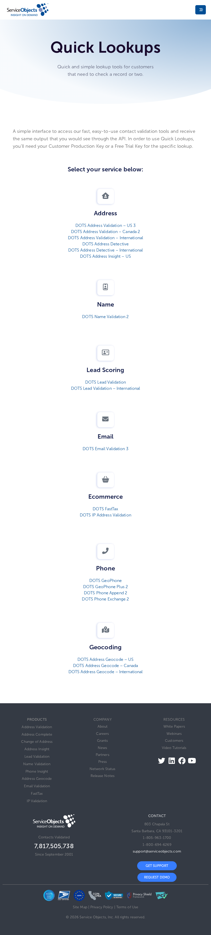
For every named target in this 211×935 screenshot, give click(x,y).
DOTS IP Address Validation (105, 515)
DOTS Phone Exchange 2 (105, 599)
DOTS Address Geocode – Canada (105, 665)
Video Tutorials (174, 748)
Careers (102, 734)
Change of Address (36, 741)
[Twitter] (160, 761)
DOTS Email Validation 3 (105, 448)
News (102, 748)
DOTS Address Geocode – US (105, 659)
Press (102, 762)
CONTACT (157, 816)
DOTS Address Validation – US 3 (105, 225)
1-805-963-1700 (157, 838)
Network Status (102, 769)
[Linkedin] (170, 761)
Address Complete (37, 734)
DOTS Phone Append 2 (105, 592)
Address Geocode (37, 778)
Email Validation (37, 786)
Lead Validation (37, 756)
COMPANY (102, 719)
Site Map (80, 907)
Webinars (174, 734)
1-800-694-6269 (157, 845)
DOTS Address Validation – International (105, 237)
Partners (102, 755)
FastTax (37, 793)
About (103, 726)
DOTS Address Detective (105, 244)
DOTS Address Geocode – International (105, 671)
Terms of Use (127, 907)
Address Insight (37, 749)
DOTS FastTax (105, 508)
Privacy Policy (101, 907)
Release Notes (103, 776)
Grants (102, 740)
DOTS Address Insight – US (105, 256)
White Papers (174, 726)
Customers (174, 740)
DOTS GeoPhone (105, 580)
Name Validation (37, 764)
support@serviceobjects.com (157, 851)
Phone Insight (36, 771)
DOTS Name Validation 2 (105, 316)
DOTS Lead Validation (105, 382)
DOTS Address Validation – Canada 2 (105, 231)
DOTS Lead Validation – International (105, 388)
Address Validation (37, 727)
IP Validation (37, 801)
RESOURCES (174, 719)
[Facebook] (180, 761)
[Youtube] (191, 761)
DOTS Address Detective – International (105, 250)
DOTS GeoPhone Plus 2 (105, 586)
